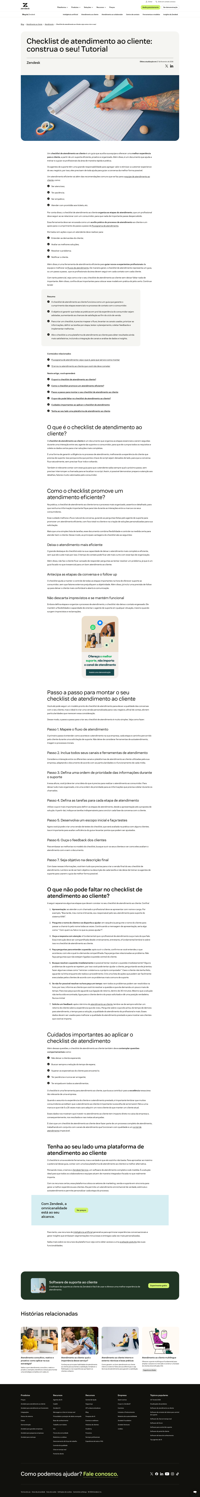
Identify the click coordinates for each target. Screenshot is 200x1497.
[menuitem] (62, 7)
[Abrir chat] (195, 1492)
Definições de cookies (65, 1492)
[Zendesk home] (26, 6)
